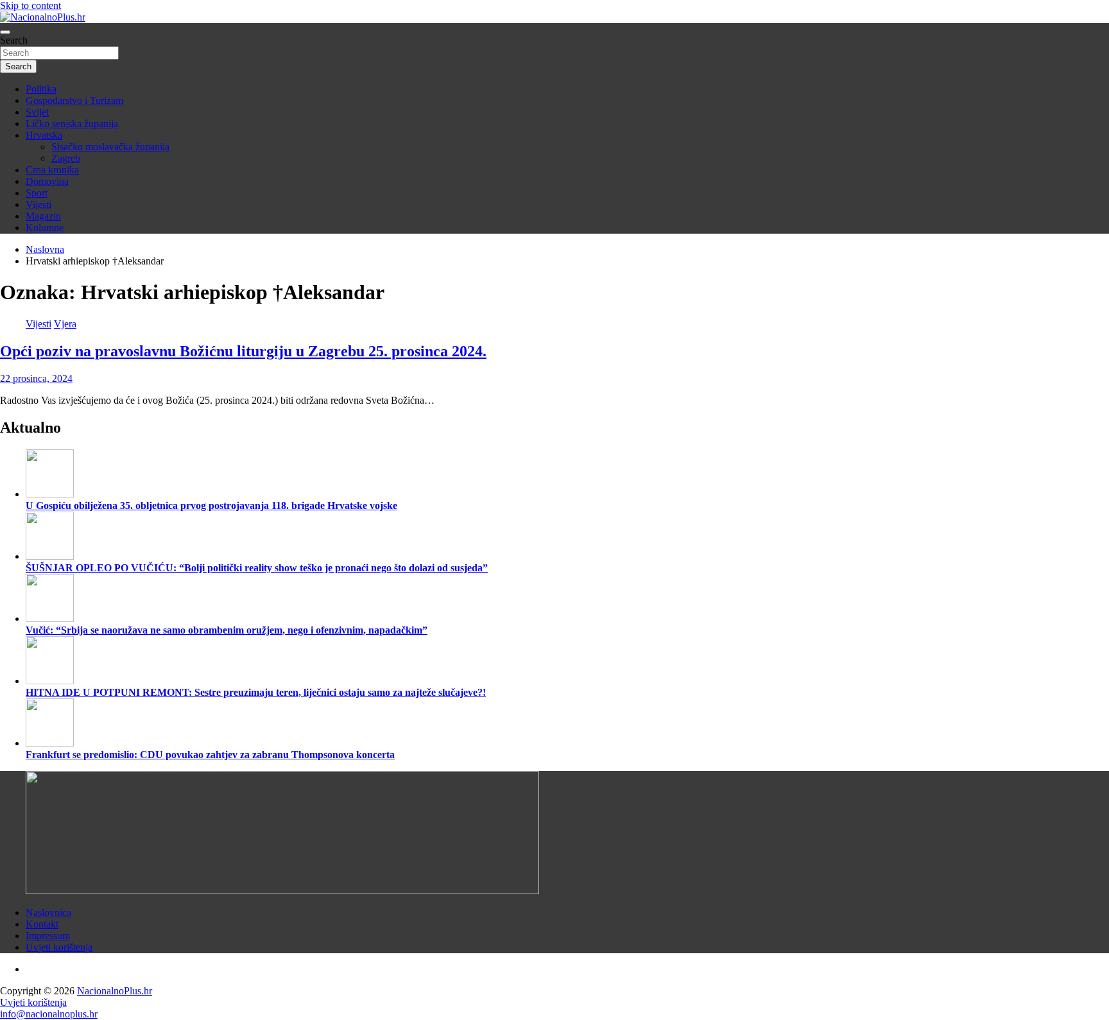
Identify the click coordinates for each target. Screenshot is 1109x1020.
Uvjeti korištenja (59, 947)
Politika (41, 88)
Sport (36, 192)
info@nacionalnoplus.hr (49, 1013)
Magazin (43, 216)
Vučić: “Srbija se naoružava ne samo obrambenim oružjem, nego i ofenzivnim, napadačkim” (226, 630)
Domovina (47, 181)
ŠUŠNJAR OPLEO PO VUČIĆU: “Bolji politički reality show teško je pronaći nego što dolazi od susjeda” (257, 567)
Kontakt (42, 924)
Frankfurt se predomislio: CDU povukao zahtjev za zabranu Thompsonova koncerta (210, 754)
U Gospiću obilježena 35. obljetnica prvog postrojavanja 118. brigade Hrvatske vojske (211, 505)
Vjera (65, 323)
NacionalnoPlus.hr (114, 990)
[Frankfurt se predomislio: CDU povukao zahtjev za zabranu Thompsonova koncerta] (50, 743)
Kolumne (45, 227)
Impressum (48, 935)
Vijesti (38, 204)
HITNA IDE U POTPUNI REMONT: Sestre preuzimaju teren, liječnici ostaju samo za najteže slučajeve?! (256, 692)
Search (14, 40)
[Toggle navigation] (5, 32)
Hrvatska (44, 135)
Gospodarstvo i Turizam (74, 100)
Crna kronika (52, 169)
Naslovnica (48, 912)
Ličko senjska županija (72, 123)
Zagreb (65, 158)
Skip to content (30, 5)
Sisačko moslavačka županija (110, 146)
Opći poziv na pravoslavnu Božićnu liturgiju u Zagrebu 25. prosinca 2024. (243, 351)
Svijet (37, 112)
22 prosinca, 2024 (36, 378)
